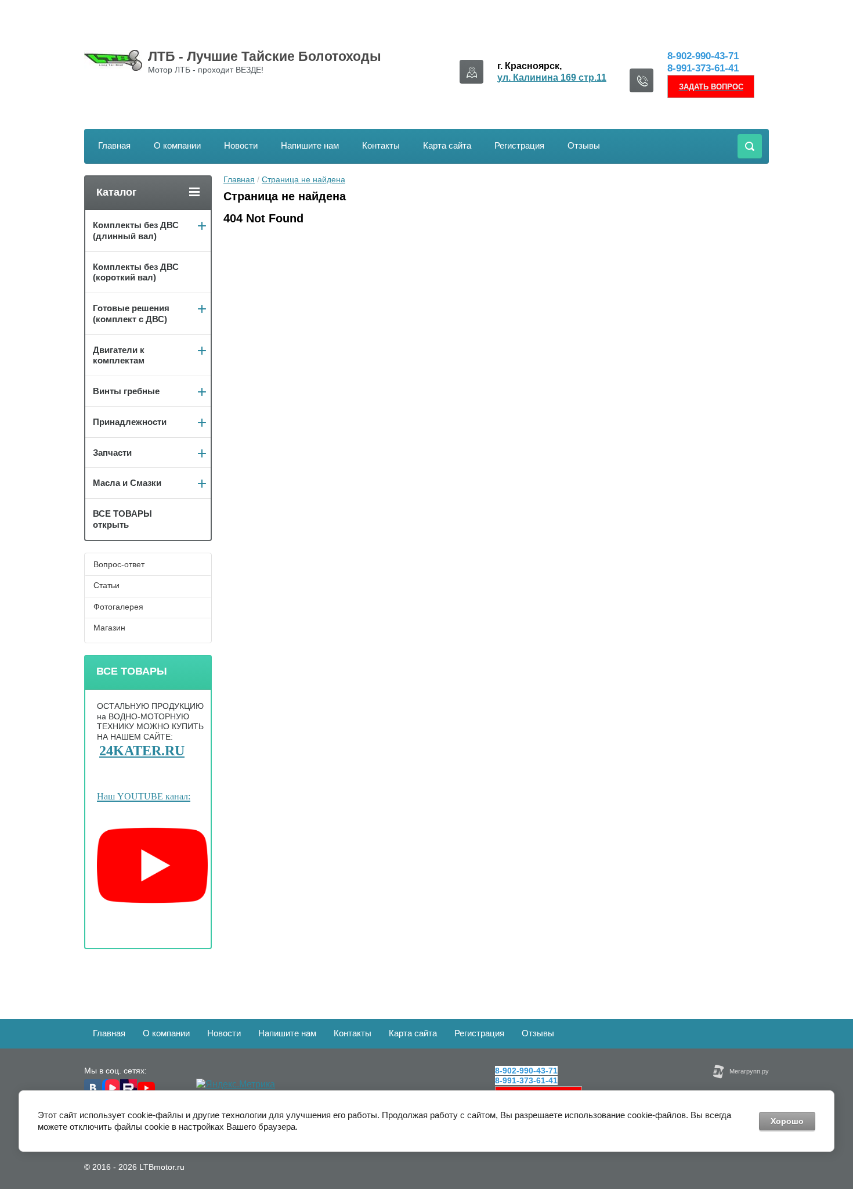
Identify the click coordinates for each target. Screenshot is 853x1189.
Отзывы (584, 145)
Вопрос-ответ (118, 564)
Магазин (109, 627)
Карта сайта (447, 145)
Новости (241, 145)
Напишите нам (310, 145)
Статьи (106, 585)
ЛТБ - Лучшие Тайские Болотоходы (264, 56)
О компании (177, 145)
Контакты (381, 145)
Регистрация (519, 145)
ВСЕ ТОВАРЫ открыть (122, 519)
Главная (114, 145)
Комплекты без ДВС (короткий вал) (136, 272)
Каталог (116, 192)
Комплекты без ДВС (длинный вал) (136, 230)
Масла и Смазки (127, 483)
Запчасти (112, 452)
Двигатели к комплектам (118, 355)
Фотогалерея (118, 606)
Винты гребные (126, 391)
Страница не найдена (303, 179)
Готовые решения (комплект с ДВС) (131, 313)
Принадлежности (130, 422)
